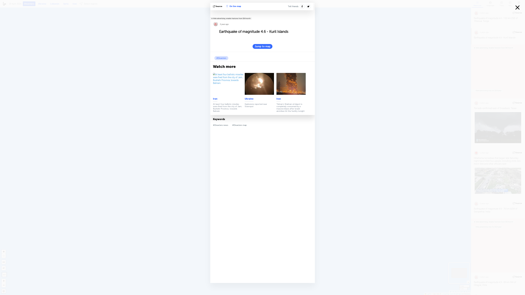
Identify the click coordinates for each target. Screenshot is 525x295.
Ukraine (249, 99)
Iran (215, 99)
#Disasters (221, 58)
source (219, 6)
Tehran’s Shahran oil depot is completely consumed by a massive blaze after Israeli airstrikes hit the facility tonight (290, 107)
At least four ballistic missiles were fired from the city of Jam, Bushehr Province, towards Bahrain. (227, 107)
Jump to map (262, 46)
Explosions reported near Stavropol (256, 105)
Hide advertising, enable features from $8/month (232, 18)
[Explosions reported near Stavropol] (260, 84)
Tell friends (293, 6)
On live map (235, 6)
